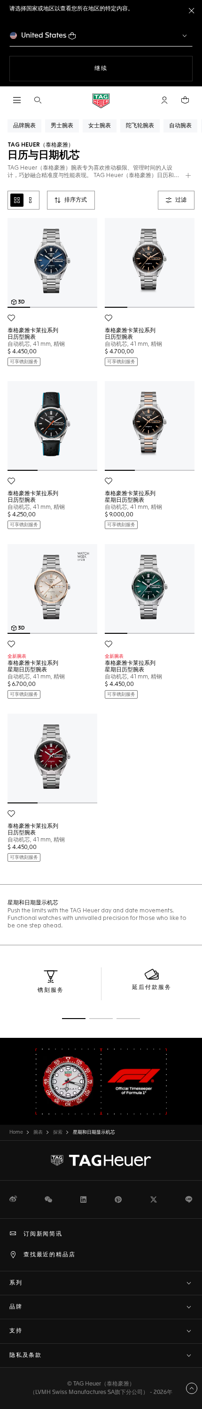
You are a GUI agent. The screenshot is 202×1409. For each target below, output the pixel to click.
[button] (164, 100)
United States (44, 35)
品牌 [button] (16, 1307)
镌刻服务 (51, 990)
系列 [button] (16, 1283)
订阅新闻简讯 (42, 1234)
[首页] (101, 100)
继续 (119, 68)
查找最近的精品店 (49, 1255)
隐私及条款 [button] (25, 1355)
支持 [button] (16, 1331)
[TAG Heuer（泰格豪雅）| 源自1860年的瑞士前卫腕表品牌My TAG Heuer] (101, 1160)
